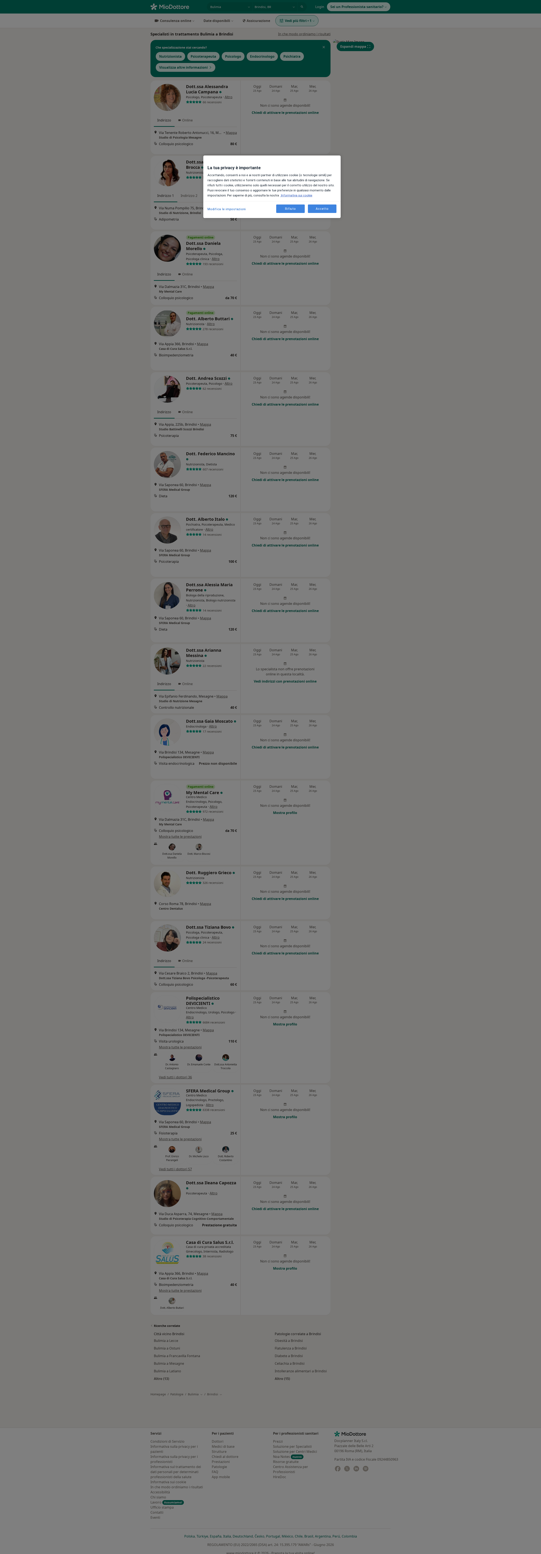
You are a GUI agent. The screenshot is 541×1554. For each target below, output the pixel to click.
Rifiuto (290, 208)
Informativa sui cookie (296, 195)
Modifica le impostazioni (227, 209)
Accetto (322, 208)
